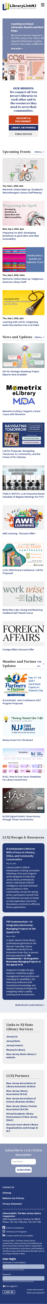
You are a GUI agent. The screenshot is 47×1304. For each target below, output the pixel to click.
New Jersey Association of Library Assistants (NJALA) (21, 1085)
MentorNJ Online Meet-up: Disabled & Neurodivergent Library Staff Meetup (23, 191)
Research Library (15, 1049)
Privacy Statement (12, 1203)
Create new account (35, 1289)
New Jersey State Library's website (21, 1056)
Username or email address (14, 1262)
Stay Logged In (11, 1286)
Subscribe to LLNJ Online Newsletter (23, 1152)
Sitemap (7, 1192)
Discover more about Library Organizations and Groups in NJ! (22, 1127)
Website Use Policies (13, 1198)
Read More (11, 48)
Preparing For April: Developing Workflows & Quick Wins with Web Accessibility (21, 235)
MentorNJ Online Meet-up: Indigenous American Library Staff (23, 280)
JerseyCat (12, 1036)
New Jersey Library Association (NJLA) (17, 1092)
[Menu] (42, 4)
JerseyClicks (13, 1040)
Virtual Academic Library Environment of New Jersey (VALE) (21, 1117)
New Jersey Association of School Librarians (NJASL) (21, 1100)
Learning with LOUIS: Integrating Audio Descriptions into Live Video (21, 323)
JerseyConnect (14, 1045)
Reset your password (35, 1292)
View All (38, 152)
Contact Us (8, 1187)
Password (7, 1274)
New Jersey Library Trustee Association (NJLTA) (21, 1107)
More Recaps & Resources (28, 1005)
